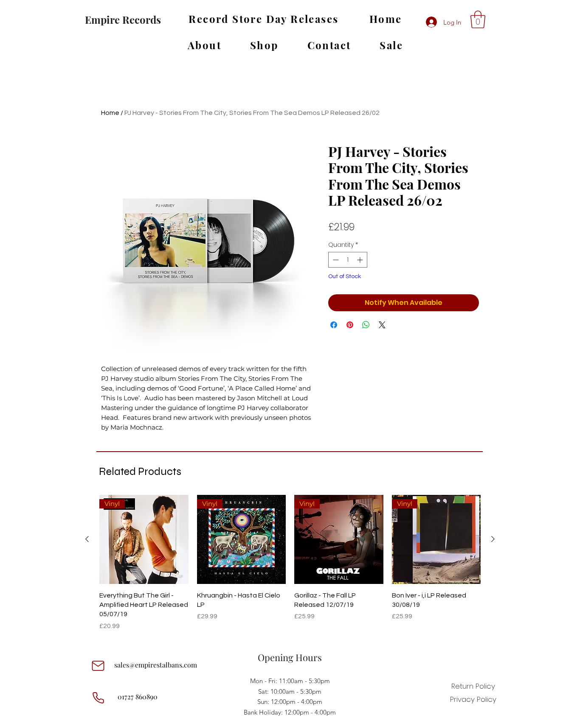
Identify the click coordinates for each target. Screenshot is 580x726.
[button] (477, 19)
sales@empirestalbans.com (155, 664)
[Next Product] (493, 539)
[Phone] (98, 697)
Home (110, 112)
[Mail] (98, 665)
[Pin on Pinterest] (350, 325)
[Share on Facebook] (334, 325)
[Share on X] (382, 325)
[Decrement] (334, 259)
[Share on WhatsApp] (366, 325)
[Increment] (360, 259)
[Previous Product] (87, 539)
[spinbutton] (347, 259)
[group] (290, 562)
